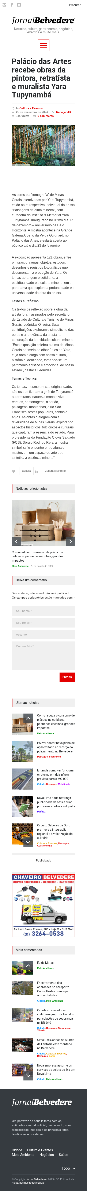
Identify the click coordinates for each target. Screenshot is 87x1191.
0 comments (46, 116)
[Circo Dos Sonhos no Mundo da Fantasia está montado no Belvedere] (22, 1045)
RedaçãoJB (63, 112)
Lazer (52, 1056)
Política (41, 811)
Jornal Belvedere (36, 1179)
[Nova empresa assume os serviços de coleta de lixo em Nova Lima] (22, 1070)
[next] (70, 541)
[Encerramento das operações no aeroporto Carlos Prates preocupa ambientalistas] (22, 988)
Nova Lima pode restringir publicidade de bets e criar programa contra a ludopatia (56, 802)
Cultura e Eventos (31, 108)
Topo (65, 1168)
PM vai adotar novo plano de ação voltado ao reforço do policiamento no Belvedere (56, 747)
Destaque (42, 756)
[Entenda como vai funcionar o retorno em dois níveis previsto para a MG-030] (22, 779)
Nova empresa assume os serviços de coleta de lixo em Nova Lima (56, 1069)
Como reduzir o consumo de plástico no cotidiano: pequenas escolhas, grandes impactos (38, 556)
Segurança (55, 756)
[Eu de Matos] (22, 968)
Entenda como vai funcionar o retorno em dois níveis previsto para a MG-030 (56, 774)
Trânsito (41, 1030)
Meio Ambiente (20, 566)
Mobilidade (64, 784)
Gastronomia (44, 845)
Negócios (46, 1155)
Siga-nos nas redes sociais (28, 1182)
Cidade (41, 784)
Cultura (26, 470)
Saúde (63, 1155)
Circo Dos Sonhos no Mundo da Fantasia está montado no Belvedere (55, 1044)
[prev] (16, 541)
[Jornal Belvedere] (43, 19)
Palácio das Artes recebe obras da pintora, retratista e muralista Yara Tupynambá (41, 78)
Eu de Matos (45, 962)
